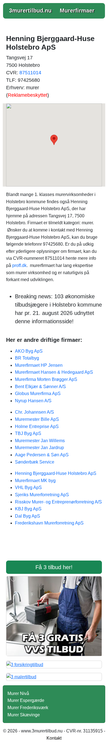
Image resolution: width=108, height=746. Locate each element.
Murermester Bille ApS (37, 419)
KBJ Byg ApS (28, 508)
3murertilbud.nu (30, 10)
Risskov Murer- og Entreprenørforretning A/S (58, 502)
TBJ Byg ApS (28, 433)
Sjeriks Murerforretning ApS (42, 494)
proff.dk (19, 265)
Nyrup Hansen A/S (33, 400)
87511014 (30, 72)
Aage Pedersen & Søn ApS (42, 454)
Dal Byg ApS (27, 516)
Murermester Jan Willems (40, 440)
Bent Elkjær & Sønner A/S (40, 386)
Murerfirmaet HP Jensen (39, 365)
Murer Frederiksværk (27, 707)
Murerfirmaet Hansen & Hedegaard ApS (54, 372)
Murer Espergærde (25, 700)
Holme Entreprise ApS (37, 426)
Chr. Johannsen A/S (34, 412)
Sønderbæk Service (34, 462)
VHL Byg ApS (28, 487)
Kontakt (54, 738)
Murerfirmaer (77, 10)
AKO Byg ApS (29, 351)
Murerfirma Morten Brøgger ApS (46, 379)
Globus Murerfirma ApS (38, 393)
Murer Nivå (18, 693)
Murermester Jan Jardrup (39, 447)
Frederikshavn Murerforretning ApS (49, 523)
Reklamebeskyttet (27, 95)
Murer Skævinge (23, 714)
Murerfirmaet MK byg (35, 480)
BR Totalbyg (27, 358)
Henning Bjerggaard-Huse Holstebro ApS (55, 473)
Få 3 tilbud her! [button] (54, 567)
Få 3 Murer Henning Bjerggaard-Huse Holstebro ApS (54, 547)
